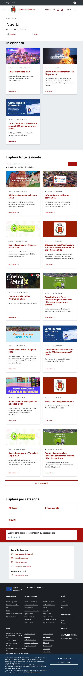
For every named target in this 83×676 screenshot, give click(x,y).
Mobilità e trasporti (48, 602)
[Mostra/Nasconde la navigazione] (4, 9)
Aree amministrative (12, 605)
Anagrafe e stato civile (31, 605)
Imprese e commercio (49, 623)
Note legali (46, 643)
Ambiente (45, 611)
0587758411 (13, 640)
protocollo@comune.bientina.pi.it (16, 648)
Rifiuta (65, 658)
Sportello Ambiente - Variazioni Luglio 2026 (23, 454)
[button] (12, 3)
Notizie (63, 602)
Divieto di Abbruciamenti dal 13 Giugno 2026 (59, 73)
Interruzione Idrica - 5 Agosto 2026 (22, 351)
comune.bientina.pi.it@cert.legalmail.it (17, 653)
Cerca (72, 164)
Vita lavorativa (28, 623)
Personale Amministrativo (14, 614)
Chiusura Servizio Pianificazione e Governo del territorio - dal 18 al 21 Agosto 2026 (59, 247)
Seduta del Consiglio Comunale (59, 401)
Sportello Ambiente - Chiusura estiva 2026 (23, 246)
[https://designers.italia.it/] (69, 635)
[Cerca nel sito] (74, 9)
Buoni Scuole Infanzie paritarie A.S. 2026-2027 (23, 402)
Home (8, 18)
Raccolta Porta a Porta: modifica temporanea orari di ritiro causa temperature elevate (58, 300)
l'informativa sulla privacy (33, 672)
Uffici (7, 608)
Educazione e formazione (31, 611)
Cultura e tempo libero (49, 620)
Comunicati (64, 605)
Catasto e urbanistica (30, 602)
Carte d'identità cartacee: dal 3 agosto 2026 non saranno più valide (23, 126)
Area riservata (47, 652)
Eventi (63, 623)
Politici (8, 611)
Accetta (65, 663)
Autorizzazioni (28, 608)
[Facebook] (53, 9)
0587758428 (13, 643)
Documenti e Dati (11, 617)
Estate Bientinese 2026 (19, 71)
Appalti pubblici (28, 614)
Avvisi (62, 608)
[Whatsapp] (57, 9)
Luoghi (63, 620)
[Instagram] (61, 9)
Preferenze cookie (41, 670)
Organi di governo (11, 602)
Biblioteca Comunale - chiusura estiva (23, 196)
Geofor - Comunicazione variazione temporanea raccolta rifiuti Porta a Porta (59, 455)
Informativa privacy (48, 640)
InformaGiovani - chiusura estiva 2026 (57, 196)
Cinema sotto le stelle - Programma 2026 (19, 297)
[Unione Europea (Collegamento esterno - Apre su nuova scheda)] (15, 589)
